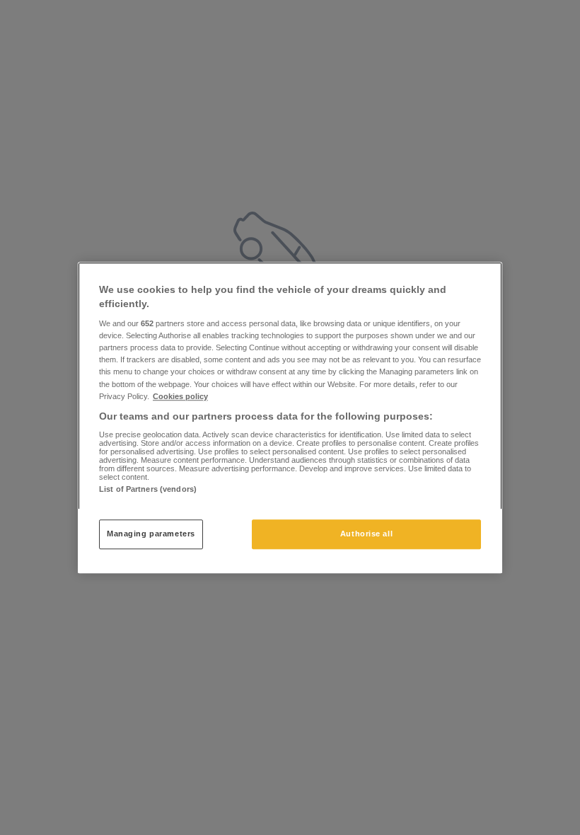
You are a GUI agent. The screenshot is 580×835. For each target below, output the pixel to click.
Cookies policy (180, 396)
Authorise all (366, 533)
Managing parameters (151, 533)
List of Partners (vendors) (148, 489)
